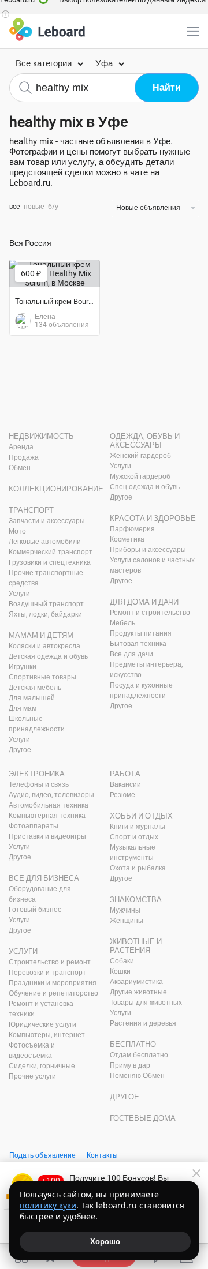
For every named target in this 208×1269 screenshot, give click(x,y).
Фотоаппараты (33, 826)
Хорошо (105, 1241)
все (14, 206)
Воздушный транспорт (46, 604)
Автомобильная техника (48, 805)
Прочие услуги (32, 1076)
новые (34, 206)
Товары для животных (146, 1002)
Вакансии (125, 784)
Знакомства (136, 899)
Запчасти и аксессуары (47, 521)
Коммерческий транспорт (50, 552)
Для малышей (32, 698)
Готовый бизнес (35, 910)
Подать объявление (42, 1155)
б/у (53, 206)
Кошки (120, 971)
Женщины (126, 921)
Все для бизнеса (44, 878)
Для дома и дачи (144, 602)
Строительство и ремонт (50, 962)
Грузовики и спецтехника (50, 562)
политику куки (48, 1205)
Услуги (19, 594)
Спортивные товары (42, 677)
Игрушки (22, 667)
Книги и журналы (137, 827)
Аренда (21, 447)
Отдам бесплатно (139, 1055)
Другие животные (138, 992)
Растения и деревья (143, 1023)
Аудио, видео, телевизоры (51, 795)
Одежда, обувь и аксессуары (145, 440)
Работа (125, 773)
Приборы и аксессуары (148, 550)
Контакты (102, 1155)
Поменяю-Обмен (137, 1076)
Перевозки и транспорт (47, 972)
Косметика (127, 539)
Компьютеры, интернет (47, 1035)
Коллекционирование (56, 489)
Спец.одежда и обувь (145, 487)
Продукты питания (141, 633)
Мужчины (125, 910)
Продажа (24, 457)
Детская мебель (35, 688)
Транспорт (31, 510)
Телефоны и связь (39, 784)
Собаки (122, 961)
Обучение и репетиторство (53, 993)
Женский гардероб (140, 456)
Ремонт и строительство (150, 613)
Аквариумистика (136, 982)
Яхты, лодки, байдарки (45, 614)
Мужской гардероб (140, 476)
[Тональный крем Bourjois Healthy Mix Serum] (54, 273)
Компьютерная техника (47, 816)
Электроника (37, 773)
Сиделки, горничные (42, 1066)
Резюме (122, 795)
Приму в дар (130, 1065)
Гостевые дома (143, 1118)
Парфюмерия (132, 529)
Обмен (20, 468)
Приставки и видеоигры (47, 836)
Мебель (122, 623)
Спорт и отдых (134, 837)
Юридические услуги (42, 1024)
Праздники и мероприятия (52, 983)
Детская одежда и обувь (48, 656)
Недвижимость (41, 436)
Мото (17, 531)
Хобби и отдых (141, 816)
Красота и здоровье (153, 518)
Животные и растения (136, 946)
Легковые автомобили (45, 542)
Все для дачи (131, 654)
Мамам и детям (41, 635)
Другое (20, 750)
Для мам (22, 708)
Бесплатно (133, 1044)
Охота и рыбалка (138, 868)
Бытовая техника (138, 644)
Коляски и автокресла (44, 646)
